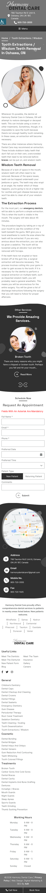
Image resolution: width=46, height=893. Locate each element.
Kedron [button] (36, 619)
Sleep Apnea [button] (8, 799)
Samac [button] (24, 619)
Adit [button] (27, 883)
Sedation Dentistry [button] (11, 719)
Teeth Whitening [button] (9, 756)
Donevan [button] (17, 631)
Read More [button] (26, 374)
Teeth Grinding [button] (9, 806)
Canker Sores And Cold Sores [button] (16, 771)
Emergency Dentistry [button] (12, 705)
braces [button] (5, 160)
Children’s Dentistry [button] (11, 685)
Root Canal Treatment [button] (12, 716)
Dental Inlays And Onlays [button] (14, 745)
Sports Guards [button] (9, 802)
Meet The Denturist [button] (11, 660)
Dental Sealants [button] (9, 702)
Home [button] (5, 38)
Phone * (5, 438)
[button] (23, 5)
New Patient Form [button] (10, 663)
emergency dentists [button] (33, 208)
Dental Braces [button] (8, 775)
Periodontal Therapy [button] (11, 712)
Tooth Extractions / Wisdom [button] (15, 729)
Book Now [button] (35, 890)
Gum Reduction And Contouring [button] (17, 752)
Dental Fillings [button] (8, 699)
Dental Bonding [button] (9, 738)
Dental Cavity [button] (8, 778)
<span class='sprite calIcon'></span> (41, 454)
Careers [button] (27, 666)
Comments (7, 482)
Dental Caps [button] (7, 688)
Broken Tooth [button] (23, 356)
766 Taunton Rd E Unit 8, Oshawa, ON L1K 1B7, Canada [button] (23, 16)
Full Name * (7, 416)
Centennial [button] (31, 623)
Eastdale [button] (37, 627)
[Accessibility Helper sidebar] (3, 22)
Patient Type (8, 471)
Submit (25, 495)
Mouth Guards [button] (8, 792)
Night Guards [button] (8, 795)
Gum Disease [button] (8, 709)
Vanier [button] (30, 631)
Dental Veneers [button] (9, 749)
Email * (5, 427)
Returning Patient (33, 476)
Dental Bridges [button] (9, 742)
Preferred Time (9, 460)
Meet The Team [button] (30, 656)
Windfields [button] (11, 619)
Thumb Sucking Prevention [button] (14, 809)
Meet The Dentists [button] (10, 656)
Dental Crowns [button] (9, 695)
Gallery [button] (26, 663)
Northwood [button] (15, 623)
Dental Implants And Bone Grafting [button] (18, 782)
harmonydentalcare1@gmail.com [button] (25, 572)
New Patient (12, 476)
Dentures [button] (6, 785)
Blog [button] (4, 666)
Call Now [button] (12, 890)
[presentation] (20, 385)
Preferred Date (9, 449)
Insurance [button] (28, 660)
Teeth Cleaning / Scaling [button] (13, 723)
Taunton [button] (23, 627)
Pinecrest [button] (9, 627)
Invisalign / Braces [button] (10, 789)
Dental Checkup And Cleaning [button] (16, 692)
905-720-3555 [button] (25, 22)
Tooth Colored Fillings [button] (12, 759)
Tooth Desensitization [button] (12, 726)
